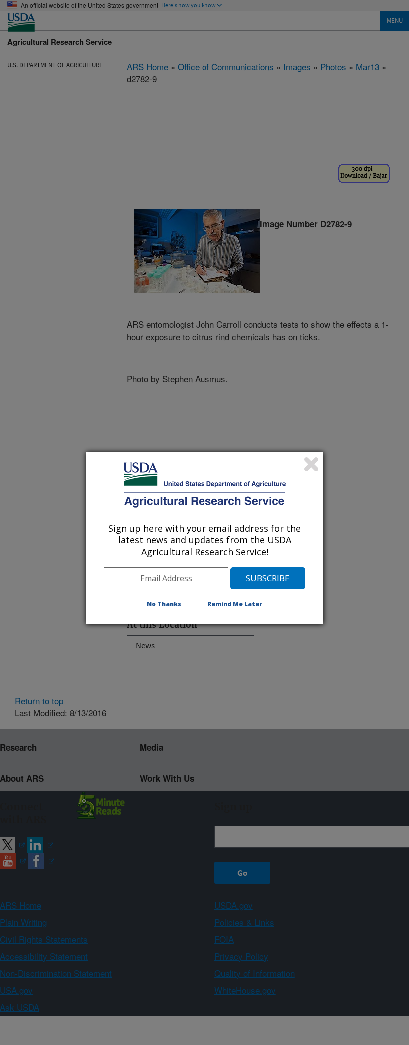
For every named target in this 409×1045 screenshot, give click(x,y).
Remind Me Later (234, 604)
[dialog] (204, 538)
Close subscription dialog (311, 464)
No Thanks (164, 604)
